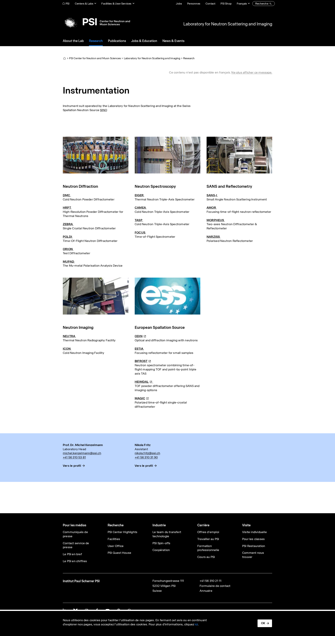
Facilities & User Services (116, 3)
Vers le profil (72, 465)
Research (189, 58)
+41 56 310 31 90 (146, 457)
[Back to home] (96, 22)
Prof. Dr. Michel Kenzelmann (83, 445)
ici (196, 624)
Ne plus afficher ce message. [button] (251, 72)
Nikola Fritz (143, 445)
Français (242, 3)
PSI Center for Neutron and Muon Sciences (95, 58)
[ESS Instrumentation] (152, 381)
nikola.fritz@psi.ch (147, 453)
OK (263, 623)
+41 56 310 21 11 (210, 581)
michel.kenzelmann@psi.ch (82, 453)
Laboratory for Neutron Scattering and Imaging (227, 23)
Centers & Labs (84, 3)
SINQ (103, 110)
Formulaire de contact (215, 586)
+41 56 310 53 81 (74, 457)
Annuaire (206, 590)
